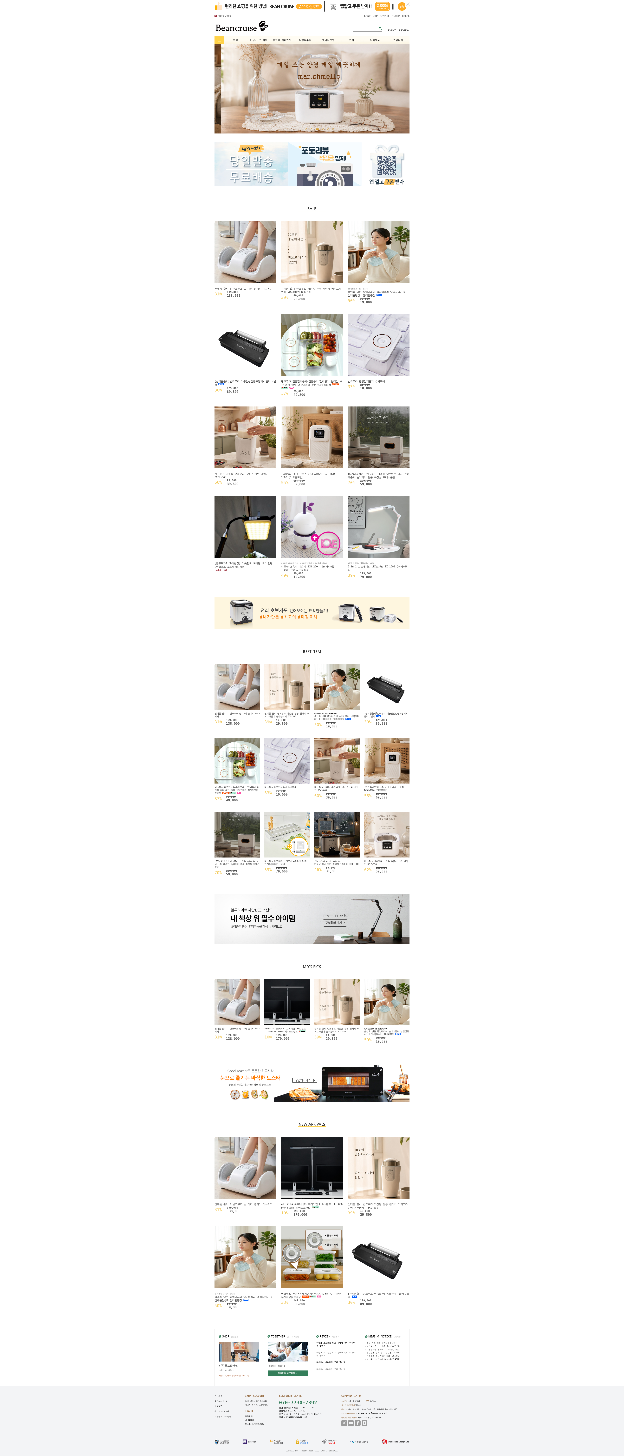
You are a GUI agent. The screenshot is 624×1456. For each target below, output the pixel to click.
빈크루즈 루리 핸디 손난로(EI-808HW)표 (384, 1353)
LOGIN (367, 16)
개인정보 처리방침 (222, 1416)
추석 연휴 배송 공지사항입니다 (381, 1343)
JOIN (375, 16)
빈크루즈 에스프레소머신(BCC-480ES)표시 (384, 1359)
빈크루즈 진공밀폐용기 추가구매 (366, 381)
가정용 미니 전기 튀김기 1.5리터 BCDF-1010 (336, 864)
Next (400, 88)
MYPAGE (385, 16)
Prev (223, 88)
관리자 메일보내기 (222, 1411)
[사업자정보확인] (379, 1413)
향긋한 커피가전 (282, 40)
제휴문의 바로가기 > (287, 1373)
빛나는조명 (328, 40)
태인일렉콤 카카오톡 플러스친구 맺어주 (384, 1346)
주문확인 (249, 1416)
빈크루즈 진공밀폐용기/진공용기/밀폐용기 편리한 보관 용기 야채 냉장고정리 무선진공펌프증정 (311, 383)
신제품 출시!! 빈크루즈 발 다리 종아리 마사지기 (243, 288)
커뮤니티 (398, 40)
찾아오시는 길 (220, 1401)
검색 (380, 28)
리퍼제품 (375, 40)
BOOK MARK (224, 16)
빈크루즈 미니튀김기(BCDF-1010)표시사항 (384, 1356)
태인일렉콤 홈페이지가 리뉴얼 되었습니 (384, 1349)
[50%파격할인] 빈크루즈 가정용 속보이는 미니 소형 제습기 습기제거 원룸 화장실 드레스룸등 (236, 864)
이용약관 (218, 1406)
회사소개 (218, 1396)
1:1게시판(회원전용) (254, 1424)
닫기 (408, 4)
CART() (396, 16)
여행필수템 (305, 40)
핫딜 (235, 40)
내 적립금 (249, 1420)
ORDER (406, 16)
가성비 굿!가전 (258, 40)
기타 (351, 40)
